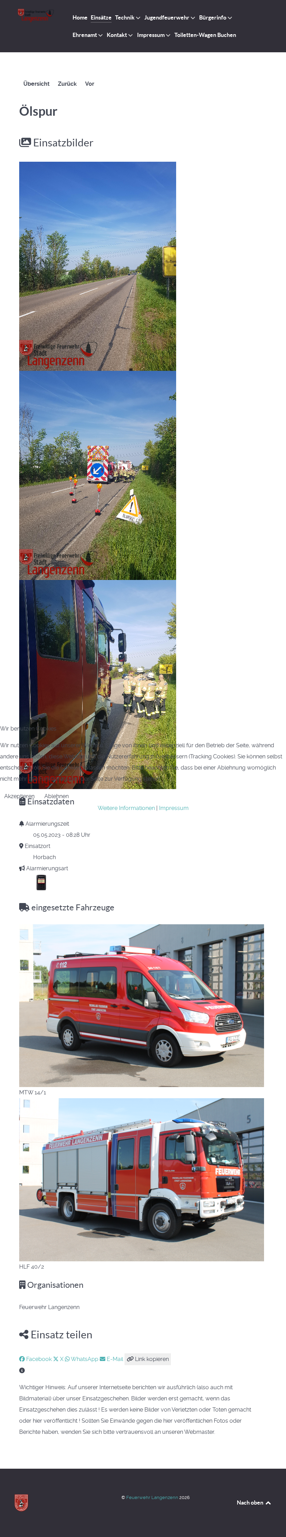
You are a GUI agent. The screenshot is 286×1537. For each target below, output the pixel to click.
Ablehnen (56, 796)
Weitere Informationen (126, 808)
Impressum (174, 808)
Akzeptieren (19, 796)
